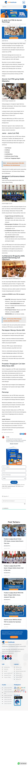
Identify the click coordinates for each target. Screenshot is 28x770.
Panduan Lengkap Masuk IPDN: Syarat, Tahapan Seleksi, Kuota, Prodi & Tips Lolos (13, 568)
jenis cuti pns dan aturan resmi (8, 432)
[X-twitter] (3, 658)
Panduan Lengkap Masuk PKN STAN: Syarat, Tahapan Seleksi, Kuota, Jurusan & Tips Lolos (13, 595)
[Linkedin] (8, 658)
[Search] (24, 6)
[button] (24, 2)
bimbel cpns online (11, 353)
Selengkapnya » (7, 545)
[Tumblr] (11, 658)
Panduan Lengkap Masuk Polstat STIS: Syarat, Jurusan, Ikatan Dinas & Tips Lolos (13, 541)
